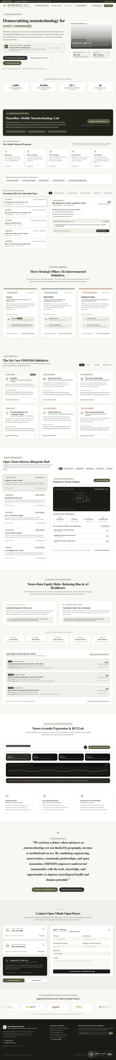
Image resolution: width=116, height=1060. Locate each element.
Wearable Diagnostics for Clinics (58, 1035)
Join (110, 1033)
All (50, 193)
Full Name (56, 936)
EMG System (90, 468)
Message (56, 958)
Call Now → (42, 935)
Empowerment (107, 365)
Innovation (97, 365)
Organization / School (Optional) (91, 943)
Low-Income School (72, 193)
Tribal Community (59, 193)
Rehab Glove (79, 468)
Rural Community (85, 193)
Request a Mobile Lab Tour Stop (71, 889)
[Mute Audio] (85, 747)
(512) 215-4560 (17, 930)
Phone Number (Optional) (60, 943)
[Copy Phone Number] (43, 929)
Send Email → (41, 951)
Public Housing (108, 193)
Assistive (109, 468)
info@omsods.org (18, 946)
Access (88, 365)
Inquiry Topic (56, 950)
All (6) (81, 365)
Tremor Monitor (68, 468)
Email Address (86, 936)
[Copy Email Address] (43, 944)
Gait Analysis (100, 468)
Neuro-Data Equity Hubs (56, 1032)
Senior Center (97, 193)
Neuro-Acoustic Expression (57, 1037)
